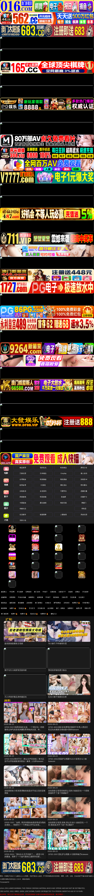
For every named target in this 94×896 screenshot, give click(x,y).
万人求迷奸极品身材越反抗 (16, 696)
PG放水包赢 (22, 597)
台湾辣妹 (23, 479)
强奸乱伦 (43, 467)
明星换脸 (43, 497)
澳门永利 (37, 592)
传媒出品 (23, 508)
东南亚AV (84, 479)
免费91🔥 (14, 614)
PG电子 (45, 592)
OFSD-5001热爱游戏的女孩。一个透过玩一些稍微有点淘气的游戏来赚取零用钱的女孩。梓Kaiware (24, 729)
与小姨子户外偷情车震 (57, 643)
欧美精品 (63, 467)
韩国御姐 (43, 479)
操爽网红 (32, 597)
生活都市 (23, 514)
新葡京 (77, 592)
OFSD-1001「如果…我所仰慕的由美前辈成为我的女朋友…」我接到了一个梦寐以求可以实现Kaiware (25, 824)
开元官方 (32, 608)
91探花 (43, 485)
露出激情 (43, 503)
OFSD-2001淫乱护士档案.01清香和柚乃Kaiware (68, 854)
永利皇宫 (67, 603)
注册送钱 (53, 592)
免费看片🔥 (76, 603)
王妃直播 (73, 597)
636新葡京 (86, 603)
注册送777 (62, 592)
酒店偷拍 (56, 597)
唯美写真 (63, 503)
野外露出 (84, 485)
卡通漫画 (23, 503)
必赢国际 (4, 597)
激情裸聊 (4, 608)
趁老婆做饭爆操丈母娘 (14, 643)
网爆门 (84, 503)
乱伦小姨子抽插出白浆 (57, 696)
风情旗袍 (23, 497)
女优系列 (43, 491)
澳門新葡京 (57, 603)
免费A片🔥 (24, 614)
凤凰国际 (13, 597)
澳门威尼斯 (4, 614)
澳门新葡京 (38, 603)
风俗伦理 (84, 514)
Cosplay (63, 473)
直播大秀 (88, 608)
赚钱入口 (54, 614)
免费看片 (71, 608)
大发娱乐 (48, 603)
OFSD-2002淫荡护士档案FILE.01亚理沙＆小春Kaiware (67, 760)
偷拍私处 (4, 603)
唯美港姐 (63, 479)
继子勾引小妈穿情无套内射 (16, 670)
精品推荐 (23, 467)
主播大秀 (65, 597)
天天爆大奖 (41, 608)
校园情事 (43, 514)
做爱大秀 (79, 608)
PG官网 (12, 592)
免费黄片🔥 (44, 614)
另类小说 (23, 520)
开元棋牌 (20, 592)
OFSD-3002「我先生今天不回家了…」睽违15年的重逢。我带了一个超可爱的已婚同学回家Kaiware (24, 856)
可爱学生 (63, 491)
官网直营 (29, 592)
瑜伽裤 (63, 497)
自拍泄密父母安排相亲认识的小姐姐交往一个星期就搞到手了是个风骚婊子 (68, 791)
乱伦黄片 (82, 597)
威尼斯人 (4, 592)
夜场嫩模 (21, 603)
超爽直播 (40, 597)
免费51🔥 (13, 608)
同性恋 (84, 508)
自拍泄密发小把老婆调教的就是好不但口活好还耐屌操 (25, 791)
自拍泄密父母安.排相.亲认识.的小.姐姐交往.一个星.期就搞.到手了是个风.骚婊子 (68, 823)
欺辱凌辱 (23, 485)
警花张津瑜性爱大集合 (57, 670)
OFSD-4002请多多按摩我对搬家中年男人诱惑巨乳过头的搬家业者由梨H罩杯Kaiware (68, 728)
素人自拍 (84, 473)
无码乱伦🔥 (22, 608)
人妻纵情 (63, 514)
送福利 (70, 592)
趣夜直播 (13, 603)
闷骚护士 (84, 497)
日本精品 (43, 473)
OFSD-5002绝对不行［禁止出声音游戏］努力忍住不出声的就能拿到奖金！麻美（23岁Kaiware (24, 760)
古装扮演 (23, 491)
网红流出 (63, 485)
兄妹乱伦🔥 (34, 614)
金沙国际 (50, 608)
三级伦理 (23, 473)
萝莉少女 (84, 467)
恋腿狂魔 (84, 491)
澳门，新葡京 (60, 608)
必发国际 (30, 603)
